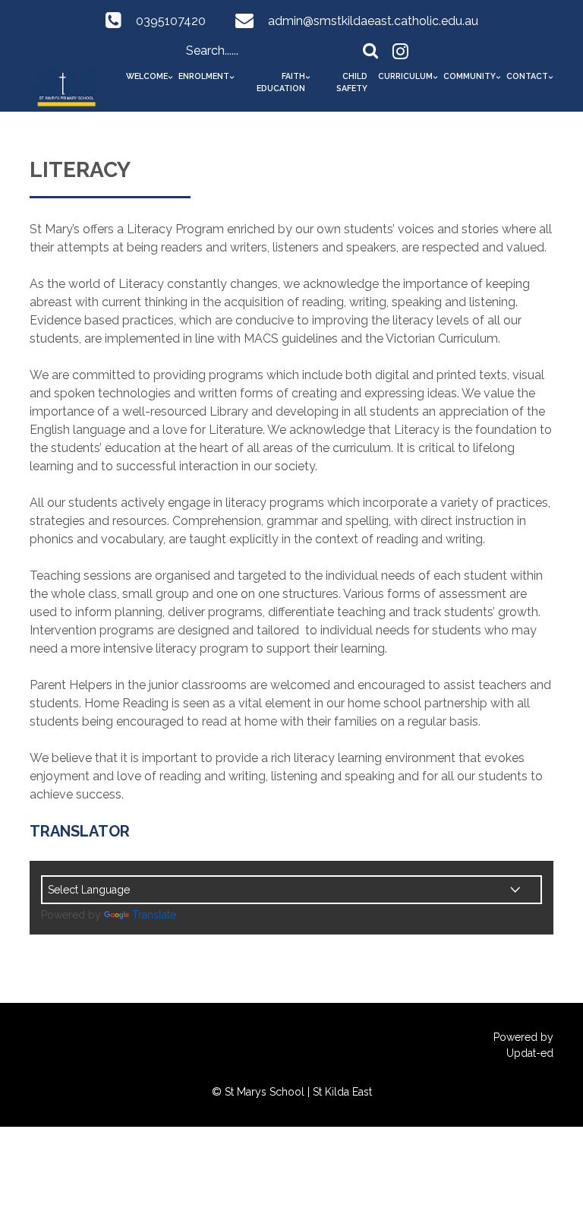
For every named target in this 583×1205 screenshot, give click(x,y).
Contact (527, 76)
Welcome (147, 76)
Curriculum (405, 76)
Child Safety (351, 82)
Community (469, 76)
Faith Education (281, 82)
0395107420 (171, 21)
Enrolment (203, 76)
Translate (154, 915)
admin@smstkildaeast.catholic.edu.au (373, 21)
